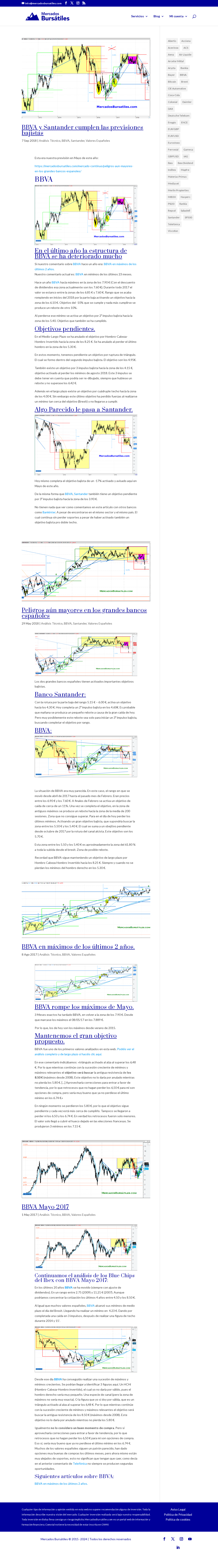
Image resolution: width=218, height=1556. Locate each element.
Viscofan (173, 230)
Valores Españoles (98, 140)
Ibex (170, 163)
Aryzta (171, 68)
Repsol (172, 210)
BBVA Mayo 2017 (45, 1207)
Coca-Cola (174, 95)
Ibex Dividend (185, 163)
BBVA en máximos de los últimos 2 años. (78, 947)
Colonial (172, 102)
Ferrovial (173, 149)
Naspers (185, 197)
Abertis (172, 40)
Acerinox (173, 47)
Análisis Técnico (49, 140)
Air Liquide (185, 54)
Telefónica (80, 1463)
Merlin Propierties (178, 190)
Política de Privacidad (178, 1514)
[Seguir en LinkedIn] (178, 1547)
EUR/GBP (173, 129)
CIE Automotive (177, 88)
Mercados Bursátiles (54, 1539)
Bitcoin (172, 81)
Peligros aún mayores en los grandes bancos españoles (84, 613)
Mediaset (173, 183)
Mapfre (185, 169)
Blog (156, 16)
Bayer (171, 74)
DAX (170, 108)
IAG (186, 156)
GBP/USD (173, 156)
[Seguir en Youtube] (189, 1539)
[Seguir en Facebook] (164, 1539)
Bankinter (49, 512)
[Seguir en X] (172, 1539)
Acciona (186, 40)
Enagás (172, 122)
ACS (186, 47)
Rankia (183, 203)
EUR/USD (173, 135)
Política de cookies (178, 1519)
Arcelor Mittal (176, 61)
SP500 (188, 217)
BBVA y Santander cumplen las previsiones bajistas (82, 130)
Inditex (172, 169)
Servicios (137, 16)
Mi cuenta (176, 16)
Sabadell (185, 210)
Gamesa (188, 149)
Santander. (117, 409)
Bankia (184, 68)
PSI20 (171, 203)
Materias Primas (177, 176)
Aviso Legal (178, 1509)
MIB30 (172, 197)
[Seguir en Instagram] (181, 1539)
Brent (184, 81)
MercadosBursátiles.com (99, 1519)
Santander (78, 140)
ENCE (184, 122)
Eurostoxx (174, 142)
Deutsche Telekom (178, 115)
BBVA (66, 140)
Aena (171, 54)
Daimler (187, 102)
